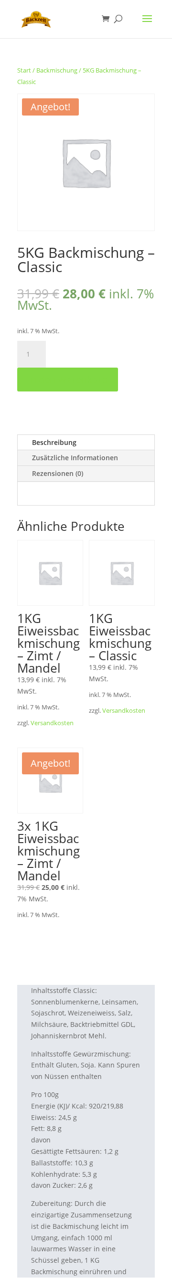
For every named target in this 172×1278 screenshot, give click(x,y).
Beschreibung (54, 442)
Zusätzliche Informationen (75, 457)
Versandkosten (52, 723)
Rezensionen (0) (57, 473)
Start (24, 70)
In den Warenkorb (68, 379)
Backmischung (56, 70)
